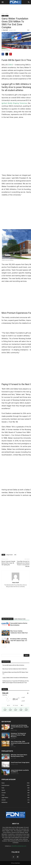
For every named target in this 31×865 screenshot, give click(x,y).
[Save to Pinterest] (10, 54)
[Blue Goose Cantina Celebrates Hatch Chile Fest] (6, 633)
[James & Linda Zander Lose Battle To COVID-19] (6, 772)
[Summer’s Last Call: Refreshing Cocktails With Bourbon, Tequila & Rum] (6, 727)
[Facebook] (13, 857)
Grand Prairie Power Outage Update (20, 762)
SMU (10, 65)
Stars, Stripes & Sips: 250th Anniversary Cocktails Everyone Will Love (20, 743)
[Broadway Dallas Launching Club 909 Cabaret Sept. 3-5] (6, 640)
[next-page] (5, 647)
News (7, 13)
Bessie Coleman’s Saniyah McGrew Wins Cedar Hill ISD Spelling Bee (8, 563)
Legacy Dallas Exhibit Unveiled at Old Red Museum (15, 677)
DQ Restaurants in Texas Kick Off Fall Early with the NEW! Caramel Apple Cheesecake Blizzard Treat (16, 681)
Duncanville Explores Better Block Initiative (13, 665)
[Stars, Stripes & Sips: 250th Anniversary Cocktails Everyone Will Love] (6, 743)
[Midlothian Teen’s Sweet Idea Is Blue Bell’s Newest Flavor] (6, 757)
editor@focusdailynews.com (18, 846)
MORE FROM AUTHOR (19, 619)
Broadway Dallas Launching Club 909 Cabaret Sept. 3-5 (15, 673)
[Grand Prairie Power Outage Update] (6, 764)
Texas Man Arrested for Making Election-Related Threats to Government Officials (23, 564)
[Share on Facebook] (3, 54)
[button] (2, 2)
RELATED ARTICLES (7, 619)
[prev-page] (3, 647)
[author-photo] (15, 580)
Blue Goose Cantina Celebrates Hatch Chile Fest (15, 669)
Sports (7, 15)
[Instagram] (17, 857)
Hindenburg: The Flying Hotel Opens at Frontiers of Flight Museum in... (18, 735)
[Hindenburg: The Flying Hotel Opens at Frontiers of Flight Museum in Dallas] (6, 735)
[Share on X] (6, 54)
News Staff (5, 30)
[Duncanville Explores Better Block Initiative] (6, 624)
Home (3, 13)
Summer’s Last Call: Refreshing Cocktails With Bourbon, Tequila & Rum (19, 727)
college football (9, 554)
